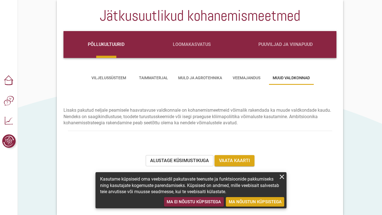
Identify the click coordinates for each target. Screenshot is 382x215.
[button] (9, 80)
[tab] (106, 44)
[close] (282, 176)
